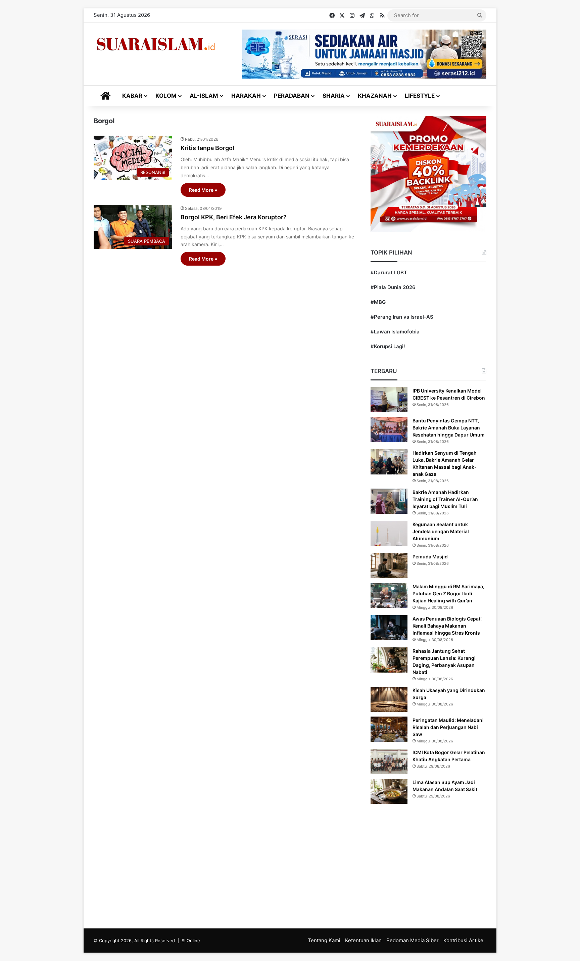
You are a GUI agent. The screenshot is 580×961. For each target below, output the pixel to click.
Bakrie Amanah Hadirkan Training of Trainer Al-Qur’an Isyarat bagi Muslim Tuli (445, 499)
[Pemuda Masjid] (389, 565)
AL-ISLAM (204, 95)
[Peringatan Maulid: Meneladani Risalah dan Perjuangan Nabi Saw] (389, 729)
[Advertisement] (290, 865)
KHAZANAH (375, 95)
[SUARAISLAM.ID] (156, 44)
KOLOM (166, 95)
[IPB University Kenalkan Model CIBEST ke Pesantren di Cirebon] (389, 399)
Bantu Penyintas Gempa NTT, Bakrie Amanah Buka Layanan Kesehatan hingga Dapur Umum (449, 428)
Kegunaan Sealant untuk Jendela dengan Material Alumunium (441, 531)
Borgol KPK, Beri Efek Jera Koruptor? (234, 217)
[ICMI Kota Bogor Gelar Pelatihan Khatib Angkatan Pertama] (389, 761)
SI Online (191, 940)
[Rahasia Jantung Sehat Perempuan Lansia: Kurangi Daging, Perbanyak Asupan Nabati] (389, 660)
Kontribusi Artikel (464, 940)
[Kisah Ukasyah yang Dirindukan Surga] (389, 699)
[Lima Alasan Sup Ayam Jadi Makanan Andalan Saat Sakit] (389, 791)
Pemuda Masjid (430, 556)
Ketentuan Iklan (363, 940)
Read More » (203, 190)
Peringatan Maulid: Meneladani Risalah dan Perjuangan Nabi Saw (448, 727)
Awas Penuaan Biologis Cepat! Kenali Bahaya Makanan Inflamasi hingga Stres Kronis (447, 626)
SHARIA (334, 95)
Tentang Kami (324, 940)
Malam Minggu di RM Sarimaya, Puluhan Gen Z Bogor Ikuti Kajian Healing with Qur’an (448, 593)
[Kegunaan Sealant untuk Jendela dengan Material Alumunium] (389, 533)
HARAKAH (246, 95)
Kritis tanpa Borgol (207, 147)
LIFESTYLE (420, 95)
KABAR (132, 95)
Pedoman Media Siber (412, 940)
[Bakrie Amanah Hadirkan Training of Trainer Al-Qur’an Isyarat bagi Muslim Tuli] (389, 501)
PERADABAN (291, 95)
